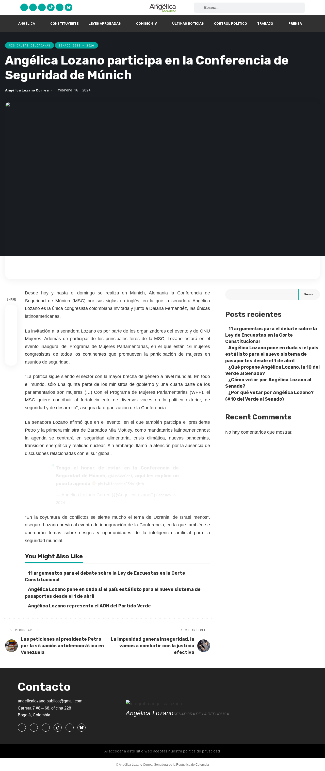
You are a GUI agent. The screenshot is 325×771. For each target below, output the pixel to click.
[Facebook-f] (22, 727)
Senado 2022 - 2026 (76, 45)
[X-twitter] (33, 7)
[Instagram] (42, 7)
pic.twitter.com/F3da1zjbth (121, 484)
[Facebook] (24, 7)
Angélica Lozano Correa (27, 90)
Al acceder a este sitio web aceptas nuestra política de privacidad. (162, 751)
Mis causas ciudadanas (29, 45)
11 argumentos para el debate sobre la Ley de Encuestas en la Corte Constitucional (271, 335)
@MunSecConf (120, 476)
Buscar (309, 294)
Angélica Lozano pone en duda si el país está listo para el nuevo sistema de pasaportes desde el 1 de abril (271, 354)
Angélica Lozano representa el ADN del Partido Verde (90, 606)
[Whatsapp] (59, 7)
